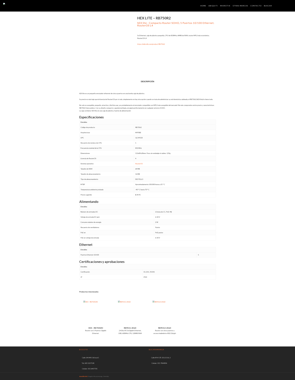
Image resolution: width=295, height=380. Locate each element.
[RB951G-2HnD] (130, 313)
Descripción (147, 81)
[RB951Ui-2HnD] (165, 313)
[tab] (147, 82)
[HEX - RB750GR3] (95, 313)
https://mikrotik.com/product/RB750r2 (151, 44)
